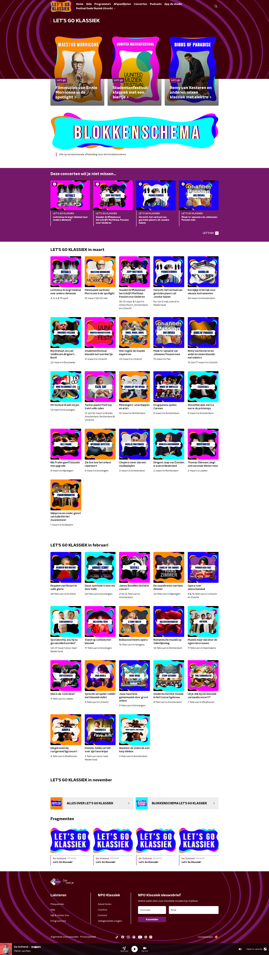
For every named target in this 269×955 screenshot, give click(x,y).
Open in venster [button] (254, 949)
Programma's (102, 4)
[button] (124, 949)
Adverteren (104, 904)
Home (79, 4)
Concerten (140, 4)
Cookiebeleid (205, 937)
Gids (89, 4)
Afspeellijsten (122, 4)
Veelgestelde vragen (110, 921)
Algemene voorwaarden (64, 937)
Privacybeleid (88, 937)
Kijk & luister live (59, 915)
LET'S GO (208, 233)
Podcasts (156, 4)
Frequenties (57, 904)
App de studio (173, 4)
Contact (102, 915)
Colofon (102, 910)
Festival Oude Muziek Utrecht (94, 8)
